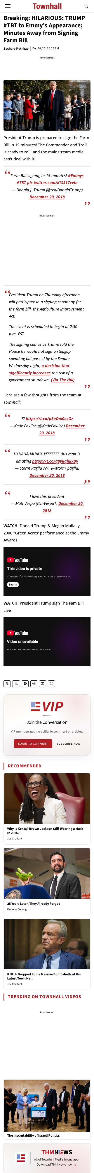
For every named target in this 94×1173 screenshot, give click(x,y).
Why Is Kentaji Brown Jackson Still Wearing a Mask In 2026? (45, 830)
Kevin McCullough (17, 909)
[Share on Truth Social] (16, 683)
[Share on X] (6, 683)
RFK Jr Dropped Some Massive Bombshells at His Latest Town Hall (44, 976)
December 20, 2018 (47, 196)
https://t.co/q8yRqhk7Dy (55, 461)
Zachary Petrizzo (16, 48)
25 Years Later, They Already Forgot (33, 903)
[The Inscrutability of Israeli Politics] (47, 1105)
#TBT (21, 182)
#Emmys (76, 175)
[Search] (86, 6)
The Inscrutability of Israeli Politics (33, 1136)
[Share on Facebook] (25, 683)
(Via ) (63, 379)
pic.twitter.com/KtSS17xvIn (52, 182)
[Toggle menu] (7, 6)
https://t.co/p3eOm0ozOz (49, 418)
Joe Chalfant (14, 839)
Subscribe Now (68, 744)
